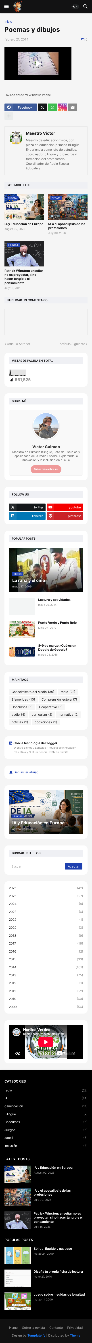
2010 (46, 999)
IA (46, 1098)
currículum (42, 714)
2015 (46, 959)
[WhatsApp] (52, 107)
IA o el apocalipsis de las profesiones (66, 226)
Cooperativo (51, 707)
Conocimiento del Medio (33, 692)
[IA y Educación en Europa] (17, 1174)
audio (18, 714)
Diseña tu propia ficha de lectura (58, 1271)
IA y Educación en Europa (23, 224)
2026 (46, 888)
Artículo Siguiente (72, 344)
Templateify (36, 1335)
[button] (6, 6)
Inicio (8, 21)
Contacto (56, 1327)
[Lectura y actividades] (22, 606)
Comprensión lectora (59, 699)
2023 (46, 912)
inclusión (46, 1146)
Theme (75, 1335)
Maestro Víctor (40, 133)
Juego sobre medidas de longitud (59, 1294)
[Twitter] (42, 107)
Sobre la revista (33, 1327)
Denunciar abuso (26, 772)
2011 (46, 991)
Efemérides (23, 699)
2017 (46, 943)
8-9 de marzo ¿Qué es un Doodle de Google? (57, 647)
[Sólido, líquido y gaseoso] (17, 1255)
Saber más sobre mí (46, 469)
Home (13, 1327)
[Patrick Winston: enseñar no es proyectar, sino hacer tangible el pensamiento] (17, 1220)
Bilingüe (46, 1114)
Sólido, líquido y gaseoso (53, 1248)
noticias (20, 722)
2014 (46, 967)
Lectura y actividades (54, 599)
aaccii (46, 1138)
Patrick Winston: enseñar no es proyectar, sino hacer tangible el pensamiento (23, 277)
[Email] (72, 107)
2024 (46, 904)
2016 (46, 951)
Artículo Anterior (18, 344)
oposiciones (46, 722)
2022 (46, 919)
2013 (46, 975)
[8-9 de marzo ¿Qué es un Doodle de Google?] (22, 652)
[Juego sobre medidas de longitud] (17, 1301)
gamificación (46, 1106)
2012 (46, 983)
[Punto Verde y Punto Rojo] (22, 629)
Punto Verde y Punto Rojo (57, 622)
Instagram (64, 107)
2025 (46, 896)
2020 (46, 927)
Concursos (22, 707)
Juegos (46, 1130)
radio (68, 692)
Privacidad (75, 1327)
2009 (46, 1007)
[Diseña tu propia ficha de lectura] (17, 1278)
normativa (69, 714)
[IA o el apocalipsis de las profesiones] (17, 1197)
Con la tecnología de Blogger (35, 743)
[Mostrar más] (8, 116)
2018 (46, 935)
